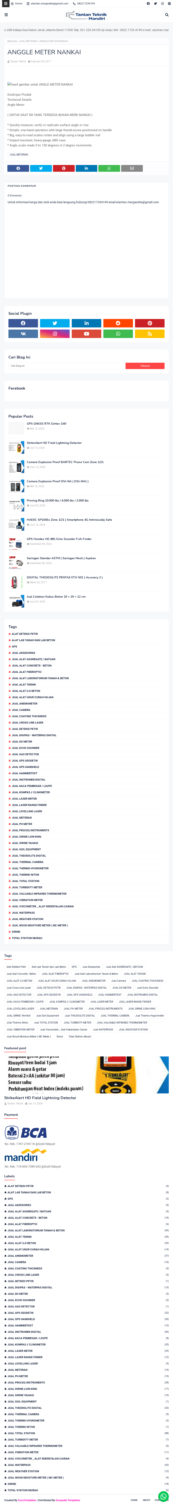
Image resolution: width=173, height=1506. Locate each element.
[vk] (23, 334)
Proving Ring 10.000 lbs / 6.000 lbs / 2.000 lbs (58, 501)
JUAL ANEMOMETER (24, 703)
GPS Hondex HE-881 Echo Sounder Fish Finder (59, 539)
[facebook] (148, 3)
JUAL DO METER (22, 741)
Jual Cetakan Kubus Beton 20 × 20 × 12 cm (56, 597)
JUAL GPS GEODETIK (25, 760)
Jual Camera (21, 709)
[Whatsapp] (163, 1496)
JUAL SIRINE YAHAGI (25, 843)
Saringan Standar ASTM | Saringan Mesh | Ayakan (61, 558)
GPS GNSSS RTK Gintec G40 (46, 424)
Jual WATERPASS (23, 912)
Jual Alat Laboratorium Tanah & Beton (40, 678)
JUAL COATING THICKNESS (29, 716)
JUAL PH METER (22, 824)
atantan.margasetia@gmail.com (49, 3)
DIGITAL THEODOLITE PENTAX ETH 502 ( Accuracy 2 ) (65, 577)
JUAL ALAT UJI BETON (26, 690)
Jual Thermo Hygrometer (30, 868)
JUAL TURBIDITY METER (27, 887)
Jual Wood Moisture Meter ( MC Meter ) (40, 925)
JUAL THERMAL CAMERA (27, 862)
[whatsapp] (118, 334)
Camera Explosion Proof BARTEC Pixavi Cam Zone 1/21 (65, 462)
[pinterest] (169, 3)
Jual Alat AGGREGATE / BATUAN (33, 659)
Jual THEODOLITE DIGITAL (29, 855)
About (146, 1500)
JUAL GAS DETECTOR (25, 754)
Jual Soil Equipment (26, 849)
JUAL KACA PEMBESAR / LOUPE (32, 786)
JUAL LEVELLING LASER (27, 811)
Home (18, 3)
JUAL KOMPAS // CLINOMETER (31, 792)
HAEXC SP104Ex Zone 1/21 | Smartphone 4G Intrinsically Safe (69, 520)
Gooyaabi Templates (68, 1500)
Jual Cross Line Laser (27, 722)
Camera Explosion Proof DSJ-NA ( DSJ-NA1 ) (58, 481)
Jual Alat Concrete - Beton (31, 665)
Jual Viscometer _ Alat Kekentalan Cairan (43, 906)
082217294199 (86, 3)
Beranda (12, 41)
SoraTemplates (27, 1500)
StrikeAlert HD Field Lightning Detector (54, 443)
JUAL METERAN (28, 41)
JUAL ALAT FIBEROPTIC (27, 671)
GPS (14, 646)
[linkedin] (86, 323)
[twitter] (155, 3)
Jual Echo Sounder (25, 748)
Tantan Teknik (18, 61)
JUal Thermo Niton (25, 874)
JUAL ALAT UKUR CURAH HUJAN (32, 697)
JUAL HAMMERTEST (24, 773)
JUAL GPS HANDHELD (25, 767)
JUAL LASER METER (24, 798)
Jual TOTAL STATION (25, 881)
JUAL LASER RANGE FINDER (29, 805)
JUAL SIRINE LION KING (26, 836)
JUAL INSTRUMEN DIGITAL (28, 779)
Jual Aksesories (23, 652)
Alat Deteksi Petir (25, 633)
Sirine (16, 931)
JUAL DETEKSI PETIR (25, 729)
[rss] (150, 334)
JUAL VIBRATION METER (27, 900)
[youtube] (86, 334)
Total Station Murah (27, 938)
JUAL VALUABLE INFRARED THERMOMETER (39, 893)
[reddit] (118, 323)
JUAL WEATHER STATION (27, 919)
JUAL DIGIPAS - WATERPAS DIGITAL (34, 735)
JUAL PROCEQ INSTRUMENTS (30, 830)
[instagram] (162, 3)
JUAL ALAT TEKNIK (24, 684)
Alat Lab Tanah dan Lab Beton (33, 640)
